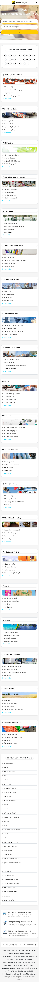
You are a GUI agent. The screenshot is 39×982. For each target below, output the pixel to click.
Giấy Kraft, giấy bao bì (11, 669)
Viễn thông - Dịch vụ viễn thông (13, 331)
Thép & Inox (9, 211)
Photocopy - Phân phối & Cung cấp (14, 260)
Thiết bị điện (7, 291)
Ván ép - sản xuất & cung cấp (13, 90)
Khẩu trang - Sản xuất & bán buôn (14, 502)
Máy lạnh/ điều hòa (10, 567)
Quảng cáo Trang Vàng (29, 944)
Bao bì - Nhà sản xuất (10, 598)
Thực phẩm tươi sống (10, 536)
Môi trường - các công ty (11, 155)
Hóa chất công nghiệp (10, 431)
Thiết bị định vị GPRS (10, 334)
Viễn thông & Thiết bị (12, 313)
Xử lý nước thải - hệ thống (12, 161)
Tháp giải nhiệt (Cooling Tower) (13, 573)
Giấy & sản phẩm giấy (12, 654)
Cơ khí (6, 382)
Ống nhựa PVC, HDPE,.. (11, 743)
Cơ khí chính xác (9, 396)
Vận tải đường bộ (9, 362)
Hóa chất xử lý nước (10, 433)
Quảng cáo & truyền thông (12, 863)
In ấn (5, 825)
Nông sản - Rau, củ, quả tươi (12, 533)
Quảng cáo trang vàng (20, 922)
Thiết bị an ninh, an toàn (11, 465)
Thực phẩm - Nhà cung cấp (12, 530)
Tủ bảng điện (8, 297)
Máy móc (6, 834)
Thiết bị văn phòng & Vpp (13, 245)
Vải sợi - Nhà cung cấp (11, 198)
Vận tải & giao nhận (12, 348)
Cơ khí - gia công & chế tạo (12, 393)
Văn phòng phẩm (9, 266)
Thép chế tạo (8, 232)
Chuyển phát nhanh (10, 368)
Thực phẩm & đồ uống (12, 518)
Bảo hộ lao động (11, 484)
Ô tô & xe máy (8, 854)
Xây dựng (7, 896)
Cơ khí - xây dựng (9, 402)
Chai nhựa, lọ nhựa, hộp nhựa (13, 737)
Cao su (6, 776)
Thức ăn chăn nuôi (9, 706)
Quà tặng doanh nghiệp (11, 858)
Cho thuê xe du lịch (10, 638)
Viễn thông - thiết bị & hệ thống (13, 325)
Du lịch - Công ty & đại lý (12, 632)
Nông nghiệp (9, 688)
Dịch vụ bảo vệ (8, 468)
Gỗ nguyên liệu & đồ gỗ (14, 75)
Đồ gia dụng (8, 796)
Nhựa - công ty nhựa (10, 734)
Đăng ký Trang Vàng (11, 944)
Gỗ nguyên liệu (9, 87)
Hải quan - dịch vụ (9, 130)
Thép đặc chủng (9, 229)
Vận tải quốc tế (8, 124)
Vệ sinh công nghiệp (10, 164)
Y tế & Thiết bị (8, 867)
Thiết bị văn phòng (9, 263)
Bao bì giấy (7, 675)
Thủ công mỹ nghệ (10, 875)
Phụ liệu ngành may (10, 195)
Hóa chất (7, 416)
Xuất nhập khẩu (10, 109)
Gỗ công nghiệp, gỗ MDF (12, 96)
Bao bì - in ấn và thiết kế (11, 601)
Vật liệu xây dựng (9, 888)
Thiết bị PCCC (8, 471)
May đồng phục (9, 192)
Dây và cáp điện (9, 294)
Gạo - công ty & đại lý (10, 703)
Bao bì (6, 586)
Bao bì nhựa (7, 604)
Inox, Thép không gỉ (10, 223)
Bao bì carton (8, 607)
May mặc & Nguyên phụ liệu (14, 177)
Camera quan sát (9, 462)
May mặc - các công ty (11, 189)
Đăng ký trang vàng (20, 912)
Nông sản (7, 700)
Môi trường (8, 143)
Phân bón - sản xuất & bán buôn (14, 709)
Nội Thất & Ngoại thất (10, 846)
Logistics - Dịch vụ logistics (12, 127)
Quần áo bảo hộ (9, 505)
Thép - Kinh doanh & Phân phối (14, 226)
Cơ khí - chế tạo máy (10, 399)
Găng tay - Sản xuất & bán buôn (14, 499)
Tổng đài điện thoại (10, 328)
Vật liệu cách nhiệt (9, 570)
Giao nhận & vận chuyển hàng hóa (15, 365)
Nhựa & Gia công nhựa (12, 722)
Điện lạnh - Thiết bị (10, 564)
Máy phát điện (8, 300)
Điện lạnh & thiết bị (11, 552)
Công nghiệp (8, 784)
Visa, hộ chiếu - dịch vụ (11, 641)
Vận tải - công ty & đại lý (11, 359)
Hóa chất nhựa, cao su (11, 436)
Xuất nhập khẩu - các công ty (13, 121)
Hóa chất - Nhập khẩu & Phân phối (14, 428)
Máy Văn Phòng (9, 257)
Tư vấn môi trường (9, 158)
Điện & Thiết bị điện (11, 279)
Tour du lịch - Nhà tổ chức (12, 635)
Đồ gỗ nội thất (8, 93)
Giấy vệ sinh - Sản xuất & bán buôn (15, 672)
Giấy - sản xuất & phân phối (12, 666)
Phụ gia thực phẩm (10, 539)
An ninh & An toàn (11, 450)
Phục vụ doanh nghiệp (11, 800)
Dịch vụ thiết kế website (19, 931)
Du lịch (7, 620)
